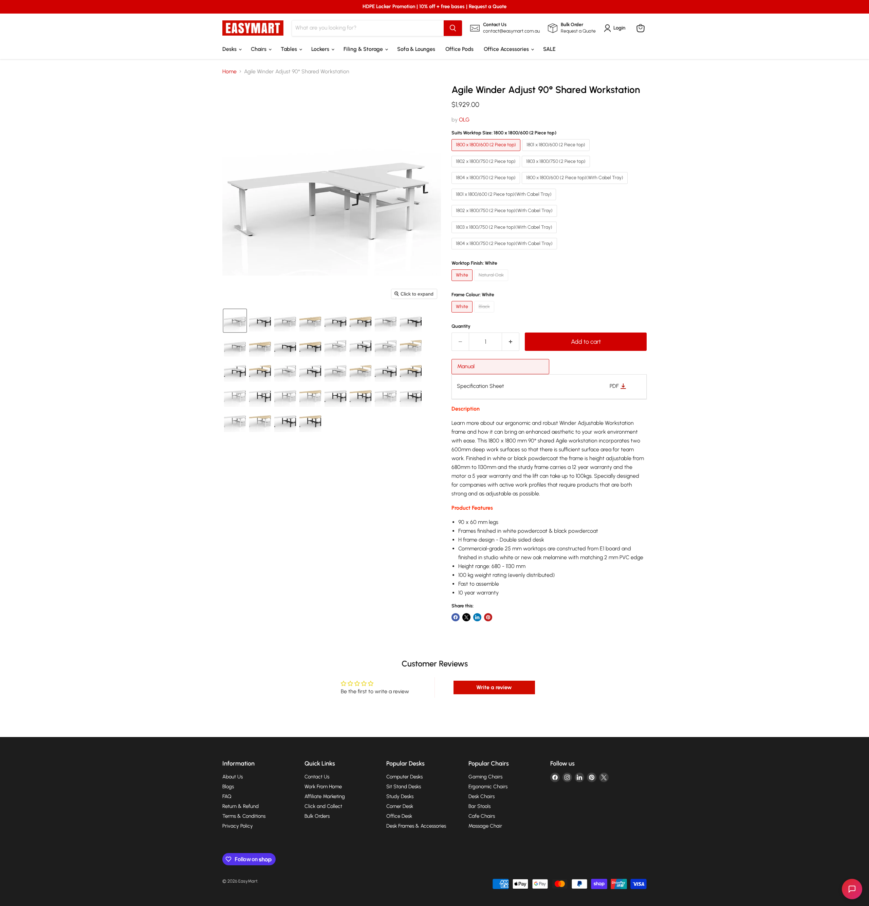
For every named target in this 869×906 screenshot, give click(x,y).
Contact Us (316, 777)
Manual (466, 366)
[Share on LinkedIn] (477, 617)
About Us (232, 777)
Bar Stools (479, 806)
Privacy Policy (237, 826)
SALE (549, 49)
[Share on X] (466, 617)
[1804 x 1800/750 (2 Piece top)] (486, 185)
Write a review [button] (494, 687)
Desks (230, 49)
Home (229, 72)
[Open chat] (852, 889)
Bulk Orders (317, 816)
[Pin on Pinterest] (488, 617)
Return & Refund (240, 806)
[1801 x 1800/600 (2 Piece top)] (556, 152)
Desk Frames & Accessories (416, 826)
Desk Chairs (481, 796)
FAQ (227, 796)
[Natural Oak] (492, 282)
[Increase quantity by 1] (510, 342)
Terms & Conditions (243, 816)
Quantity (460, 326)
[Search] (453, 28)
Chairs (259, 49)
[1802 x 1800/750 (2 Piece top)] (486, 169)
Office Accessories (507, 49)
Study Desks (399, 796)
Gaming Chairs (485, 777)
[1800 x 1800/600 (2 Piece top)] (486, 152)
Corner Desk (399, 806)
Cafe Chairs (481, 816)
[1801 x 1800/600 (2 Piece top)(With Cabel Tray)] (504, 202)
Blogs (228, 787)
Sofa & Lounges (416, 49)
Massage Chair (485, 826)
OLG (464, 119)
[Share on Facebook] (455, 617)
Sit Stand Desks (403, 787)
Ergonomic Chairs (487, 787)
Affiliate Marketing (324, 796)
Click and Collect (323, 806)
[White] (462, 282)
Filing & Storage (364, 49)
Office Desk (399, 816)
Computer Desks (404, 777)
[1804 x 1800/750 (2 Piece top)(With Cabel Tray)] (505, 251)
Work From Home (323, 787)
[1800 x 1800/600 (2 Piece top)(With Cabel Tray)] (575, 185)
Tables (289, 49)
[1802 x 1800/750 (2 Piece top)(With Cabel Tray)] (505, 218)
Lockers (321, 49)
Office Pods (459, 49)
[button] (234, 320)
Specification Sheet (480, 386)
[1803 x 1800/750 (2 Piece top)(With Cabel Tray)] (504, 234)
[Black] (485, 314)
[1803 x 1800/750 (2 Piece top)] (557, 169)
